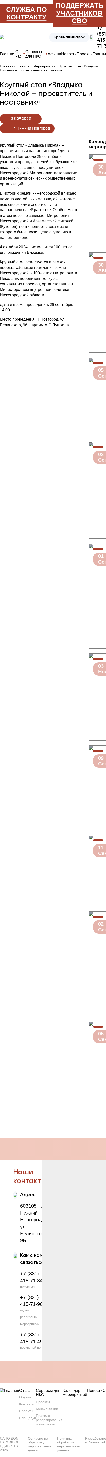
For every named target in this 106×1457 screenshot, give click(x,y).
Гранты (99, 54)
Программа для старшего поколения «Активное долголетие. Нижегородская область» (97, 611)
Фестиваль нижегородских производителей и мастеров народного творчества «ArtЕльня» (97, 319)
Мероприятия (44, 66)
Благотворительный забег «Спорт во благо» (97, 216)
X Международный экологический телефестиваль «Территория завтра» (97, 505)
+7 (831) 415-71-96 (31, 1301)
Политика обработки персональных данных (69, 1444)
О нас (24, 1390)
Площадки (27, 1418)
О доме (25, 1397)
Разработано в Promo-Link (95, 1440)
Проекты (85, 54)
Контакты (26, 1404)
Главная (7, 54)
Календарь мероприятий (75, 1392)
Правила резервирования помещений (49, 1420)
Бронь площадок (69, 37)
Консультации (47, 1409)
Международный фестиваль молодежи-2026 (97, 893)
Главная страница (14, 66)
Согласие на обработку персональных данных (39, 1444)
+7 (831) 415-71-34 (31, 1277)
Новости (69, 54)
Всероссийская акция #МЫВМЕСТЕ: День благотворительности (97, 419)
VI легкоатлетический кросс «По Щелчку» (97, 1083)
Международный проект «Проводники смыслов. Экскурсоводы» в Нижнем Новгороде (97, 979)
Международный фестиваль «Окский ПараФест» (97, 805)
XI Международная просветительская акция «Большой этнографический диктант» (97, 719)
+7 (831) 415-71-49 (31, 1338)
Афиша (54, 54)
